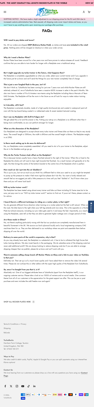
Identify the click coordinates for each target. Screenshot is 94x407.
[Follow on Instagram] (16, 386)
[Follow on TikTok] (28, 386)
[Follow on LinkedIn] (34, 386)
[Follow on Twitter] (11, 386)
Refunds (7, 332)
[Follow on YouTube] (22, 386)
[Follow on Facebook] (5, 386)
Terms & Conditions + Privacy (15, 324)
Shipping (7, 328)
